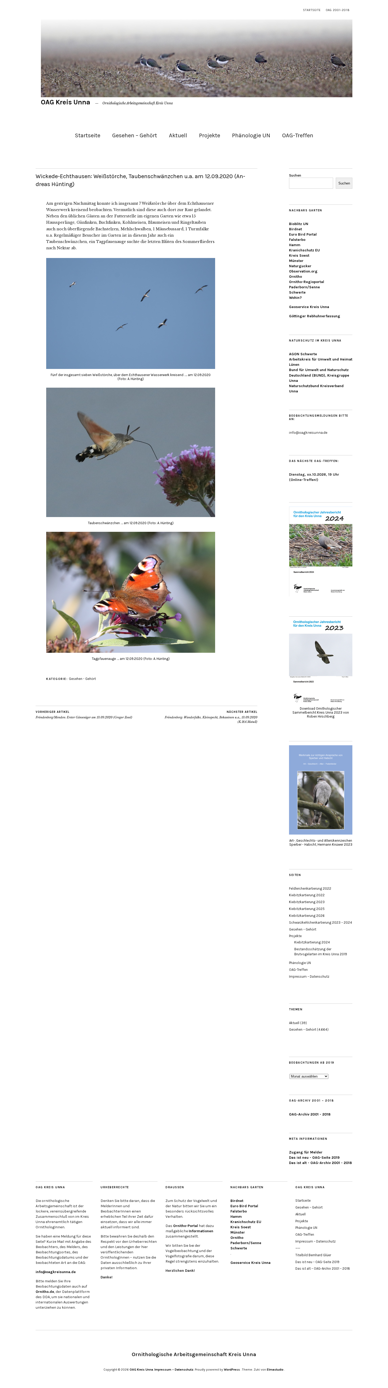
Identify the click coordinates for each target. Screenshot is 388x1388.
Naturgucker (300, 266)
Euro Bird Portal (303, 234)
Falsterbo (297, 239)
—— (297, 1248)
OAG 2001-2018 (338, 10)
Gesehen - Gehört (82, 679)
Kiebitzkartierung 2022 (307, 895)
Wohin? (295, 297)
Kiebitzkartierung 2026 (307, 916)
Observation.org (303, 271)
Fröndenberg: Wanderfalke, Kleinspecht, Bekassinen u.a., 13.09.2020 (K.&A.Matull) (211, 717)
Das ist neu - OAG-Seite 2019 (314, 1157)
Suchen (295, 175)
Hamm (294, 245)
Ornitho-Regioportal (306, 282)
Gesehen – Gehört (134, 135)
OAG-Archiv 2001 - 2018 (309, 1114)
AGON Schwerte (303, 354)
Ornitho (295, 276)
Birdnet (295, 229)
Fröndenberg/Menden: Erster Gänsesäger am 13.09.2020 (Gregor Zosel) (84, 714)
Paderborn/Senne (304, 287)
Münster (296, 261)
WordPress (232, 1369)
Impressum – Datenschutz (309, 976)
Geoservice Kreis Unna (309, 307)
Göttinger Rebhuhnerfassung (314, 316)
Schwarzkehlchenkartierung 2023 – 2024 (320, 922)
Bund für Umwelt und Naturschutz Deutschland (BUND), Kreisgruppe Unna (319, 375)
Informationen (201, 1231)
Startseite (312, 10)
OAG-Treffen (297, 135)
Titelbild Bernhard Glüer (313, 1255)
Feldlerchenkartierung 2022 (310, 888)
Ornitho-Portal (185, 1226)
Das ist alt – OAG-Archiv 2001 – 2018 (322, 1268)
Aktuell (178, 135)
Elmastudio (275, 1369)
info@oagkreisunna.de (56, 1272)
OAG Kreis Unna (65, 102)
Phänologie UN (251, 135)
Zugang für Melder (306, 1152)
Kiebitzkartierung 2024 (312, 942)
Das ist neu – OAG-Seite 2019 (317, 1262)
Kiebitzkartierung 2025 (307, 909)
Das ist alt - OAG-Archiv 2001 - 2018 (320, 1163)
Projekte (209, 135)
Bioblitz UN (298, 224)
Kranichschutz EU (304, 250)
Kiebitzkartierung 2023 (307, 902)
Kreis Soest (299, 255)
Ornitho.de (45, 1291)
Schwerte (297, 292)
